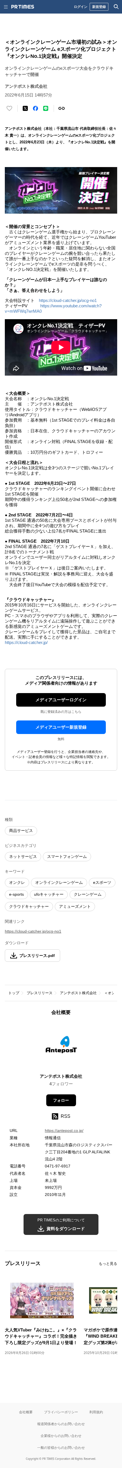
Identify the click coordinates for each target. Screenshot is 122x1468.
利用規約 (96, 1412)
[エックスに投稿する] (25, 108)
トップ (13, 993)
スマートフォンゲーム (67, 856)
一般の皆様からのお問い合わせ (61, 1447)
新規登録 (99, 6)
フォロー (61, 1100)
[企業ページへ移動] (61, 1046)
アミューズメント (75, 906)
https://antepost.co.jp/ (64, 1130)
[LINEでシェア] (45, 108)
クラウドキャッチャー (29, 906)
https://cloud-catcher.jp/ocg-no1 (68, 300)
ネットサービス (23, 856)
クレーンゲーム (88, 894)
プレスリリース (39, 993)
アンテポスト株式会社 (78, 993)
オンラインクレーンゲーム (59, 882)
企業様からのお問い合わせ (61, 1435)
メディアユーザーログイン (61, 699)
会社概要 (26, 1412)
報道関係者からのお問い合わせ (61, 1423)
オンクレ (17, 882)
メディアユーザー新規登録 (61, 727)
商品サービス (21, 830)
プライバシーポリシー (61, 1412)
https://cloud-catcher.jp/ (26, 642)
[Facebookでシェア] (35, 108)
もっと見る (108, 1263)
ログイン (80, 6)
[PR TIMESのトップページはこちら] (22, 7)
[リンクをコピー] (61, 108)
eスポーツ (102, 882)
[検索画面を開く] (116, 6)
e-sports (16, 894)
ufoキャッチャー (49, 894)
